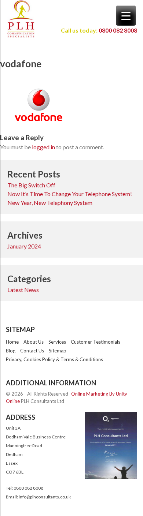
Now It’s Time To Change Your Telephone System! (69, 193)
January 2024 (24, 246)
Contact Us (32, 351)
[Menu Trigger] (126, 15)
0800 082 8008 (117, 30)
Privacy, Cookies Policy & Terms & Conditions (54, 359)
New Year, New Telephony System (49, 202)
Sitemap (57, 351)
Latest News (23, 289)
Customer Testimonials (95, 342)
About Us (33, 342)
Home (12, 342)
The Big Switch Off (31, 185)
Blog (10, 351)
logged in (43, 146)
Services (57, 342)
